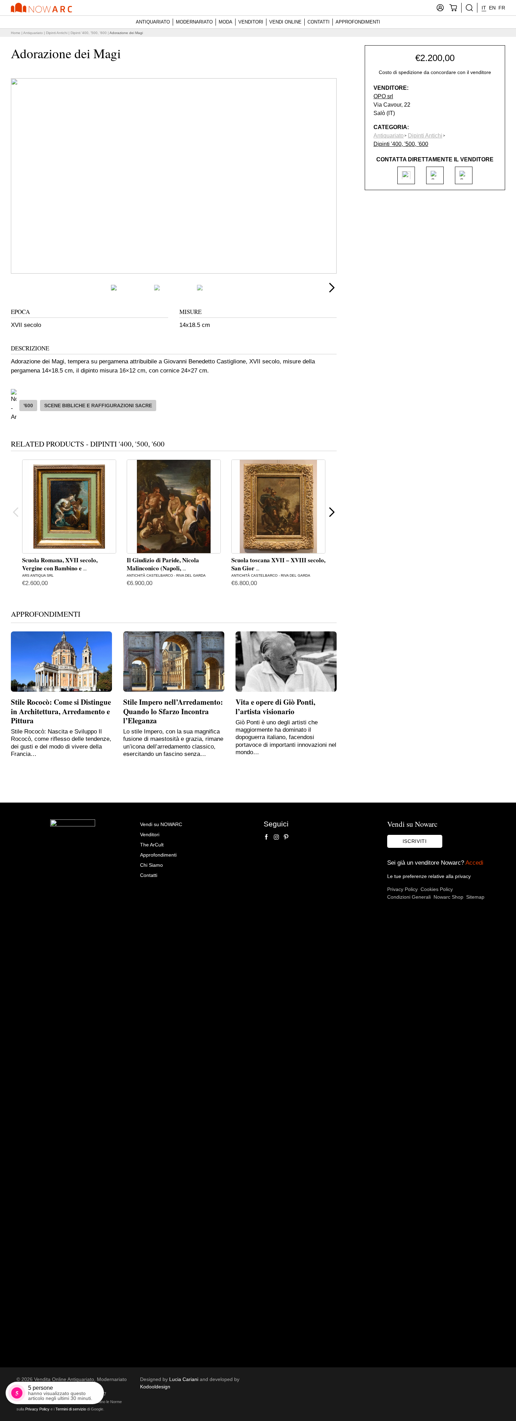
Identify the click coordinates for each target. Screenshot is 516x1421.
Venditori (250, 22)
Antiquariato (153, 22)
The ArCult (152, 844)
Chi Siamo (151, 865)
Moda (225, 22)
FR (501, 7)
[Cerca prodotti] (469, 7)
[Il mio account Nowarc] (440, 7)
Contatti (318, 22)
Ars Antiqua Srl (38, 575)
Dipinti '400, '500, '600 (89, 33)
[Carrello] (453, 7)
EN (492, 7)
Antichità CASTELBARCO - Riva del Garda (166, 575)
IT (484, 7)
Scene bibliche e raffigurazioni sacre (98, 405)
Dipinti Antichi (56, 33)
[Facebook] (266, 837)
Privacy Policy (402, 889)
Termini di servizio (70, 1409)
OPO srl (383, 96)
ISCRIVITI (415, 841)
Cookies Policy (437, 889)
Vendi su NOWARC (161, 824)
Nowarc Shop (448, 897)
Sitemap (475, 897)
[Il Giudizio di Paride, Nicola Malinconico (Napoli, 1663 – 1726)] (173, 506)
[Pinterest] (286, 837)
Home (15, 33)
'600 (28, 405)
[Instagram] (276, 837)
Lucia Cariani (183, 1379)
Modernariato (194, 22)
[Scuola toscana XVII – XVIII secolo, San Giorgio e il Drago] (278, 506)
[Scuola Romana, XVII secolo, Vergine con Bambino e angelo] (69, 506)
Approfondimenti (358, 22)
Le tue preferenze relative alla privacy (429, 876)
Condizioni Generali (409, 897)
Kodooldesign (155, 1386)
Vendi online (285, 22)
